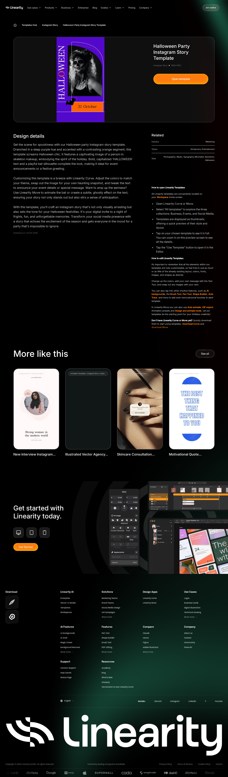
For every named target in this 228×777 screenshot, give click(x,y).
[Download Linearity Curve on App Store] (12, 602)
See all (205, 353)
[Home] (14, 7)
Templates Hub (29, 25)
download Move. (160, 327)
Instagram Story (50, 25)
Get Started (26, 547)
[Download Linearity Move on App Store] (12, 616)
